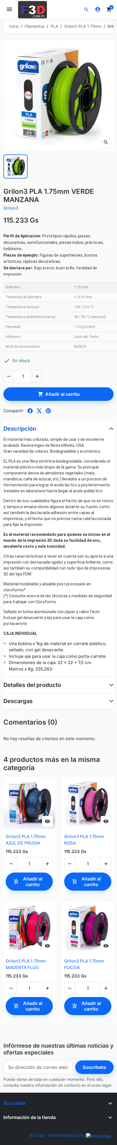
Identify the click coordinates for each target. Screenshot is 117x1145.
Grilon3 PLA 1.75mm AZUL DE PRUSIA (26, 840)
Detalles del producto (32, 685)
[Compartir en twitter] (39, 411)
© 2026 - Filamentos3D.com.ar (58, 1135)
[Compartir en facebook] (30, 411)
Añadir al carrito (59, 394)
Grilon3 (10, 208)
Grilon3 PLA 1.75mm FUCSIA (84, 964)
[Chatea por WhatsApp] (98, 1135)
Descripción (19, 428)
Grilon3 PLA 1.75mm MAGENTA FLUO (26, 964)
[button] (86, 9)
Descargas (18, 701)
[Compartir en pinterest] (48, 411)
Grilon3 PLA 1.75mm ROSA (84, 840)
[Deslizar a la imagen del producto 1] (15, 166)
